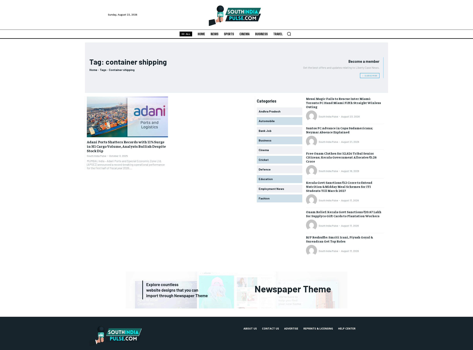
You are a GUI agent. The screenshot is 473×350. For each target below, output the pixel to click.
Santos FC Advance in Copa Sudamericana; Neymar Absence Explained (339, 130)
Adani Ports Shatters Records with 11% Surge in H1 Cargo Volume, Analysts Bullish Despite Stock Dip (126, 146)
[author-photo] (312, 116)
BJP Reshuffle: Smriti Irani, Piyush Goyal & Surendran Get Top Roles (339, 239)
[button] (289, 33)
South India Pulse (96, 155)
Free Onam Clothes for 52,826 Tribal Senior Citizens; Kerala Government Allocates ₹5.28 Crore (341, 157)
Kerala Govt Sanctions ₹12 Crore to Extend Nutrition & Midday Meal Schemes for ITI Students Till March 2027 (339, 186)
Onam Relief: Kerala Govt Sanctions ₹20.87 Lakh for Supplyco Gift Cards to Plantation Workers (343, 214)
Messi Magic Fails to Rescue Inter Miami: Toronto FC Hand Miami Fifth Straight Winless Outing (343, 102)
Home (93, 69)
